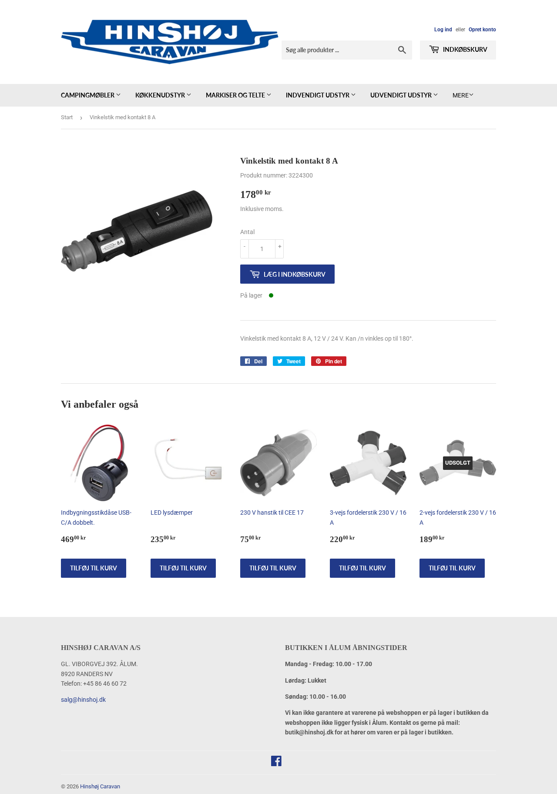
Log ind (443, 30)
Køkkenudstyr (160, 95)
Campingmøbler (88, 95)
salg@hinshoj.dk (83, 699)
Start (67, 117)
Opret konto (482, 30)
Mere (461, 95)
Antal (247, 231)
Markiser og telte (236, 95)
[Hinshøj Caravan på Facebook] (276, 763)
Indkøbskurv (464, 49)
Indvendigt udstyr (318, 95)
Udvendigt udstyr (401, 95)
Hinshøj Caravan (100, 786)
